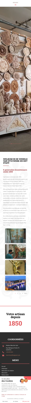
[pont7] (15, 258)
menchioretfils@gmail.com (13, 355)
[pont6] (15, 274)
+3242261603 (9, 352)
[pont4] (15, 290)
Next (25, 293)
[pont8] (15, 242)
